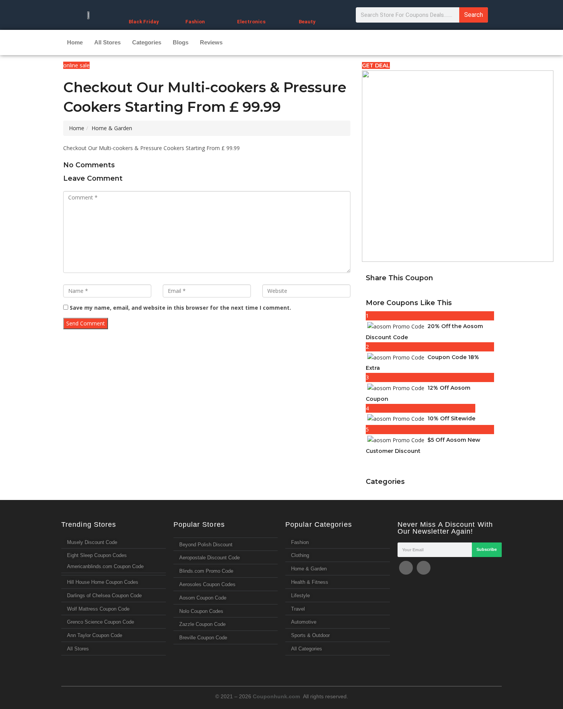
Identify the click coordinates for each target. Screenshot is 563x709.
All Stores (107, 42)
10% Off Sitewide (451, 418)
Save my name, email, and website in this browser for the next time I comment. (180, 307)
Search (473, 14)
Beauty (307, 22)
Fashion (195, 22)
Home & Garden (112, 128)
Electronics (251, 22)
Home (75, 42)
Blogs (180, 42)
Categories (146, 42)
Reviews (211, 42)
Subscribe (486, 549)
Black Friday (144, 22)
